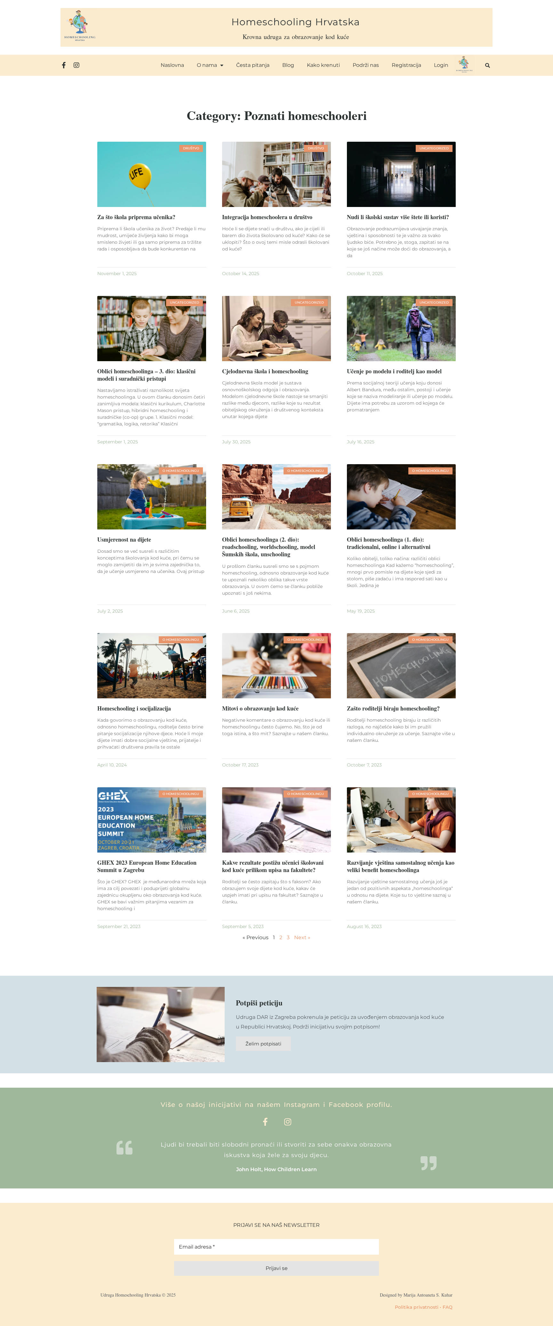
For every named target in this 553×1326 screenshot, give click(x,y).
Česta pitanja (252, 65)
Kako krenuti (323, 65)
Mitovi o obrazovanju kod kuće (260, 708)
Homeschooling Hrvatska (295, 22)
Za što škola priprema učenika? (136, 217)
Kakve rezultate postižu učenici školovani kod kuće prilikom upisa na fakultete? (273, 866)
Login (441, 65)
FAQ (448, 1307)
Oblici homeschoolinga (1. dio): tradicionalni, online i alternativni (388, 543)
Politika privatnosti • (418, 1307)
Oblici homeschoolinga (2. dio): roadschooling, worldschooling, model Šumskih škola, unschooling (268, 547)
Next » (302, 937)
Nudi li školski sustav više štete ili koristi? (398, 217)
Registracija (406, 65)
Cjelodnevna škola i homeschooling (265, 371)
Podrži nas (366, 65)
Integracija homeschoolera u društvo (267, 217)
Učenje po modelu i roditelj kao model (394, 371)
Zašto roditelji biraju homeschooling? (393, 708)
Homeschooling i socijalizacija (134, 708)
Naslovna (172, 65)
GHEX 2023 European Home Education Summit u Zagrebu (146, 866)
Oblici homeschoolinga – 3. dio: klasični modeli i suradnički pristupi (146, 375)
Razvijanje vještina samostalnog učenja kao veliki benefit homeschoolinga (400, 866)
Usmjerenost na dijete (124, 539)
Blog (288, 65)
